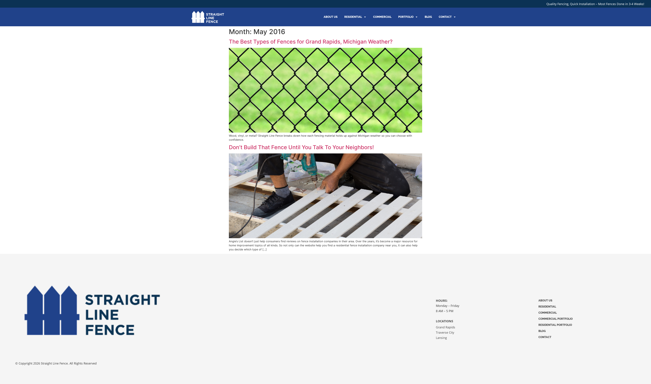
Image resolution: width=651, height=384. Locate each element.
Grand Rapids (445, 327)
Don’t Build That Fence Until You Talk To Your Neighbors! (301, 147)
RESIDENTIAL (353, 16)
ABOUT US (331, 16)
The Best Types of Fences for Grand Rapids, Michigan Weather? (311, 41)
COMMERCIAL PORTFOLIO (555, 318)
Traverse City (445, 332)
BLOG (428, 16)
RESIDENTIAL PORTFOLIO (555, 325)
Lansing (441, 338)
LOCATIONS (444, 321)
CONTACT (445, 16)
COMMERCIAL (382, 16)
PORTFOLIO (405, 16)
